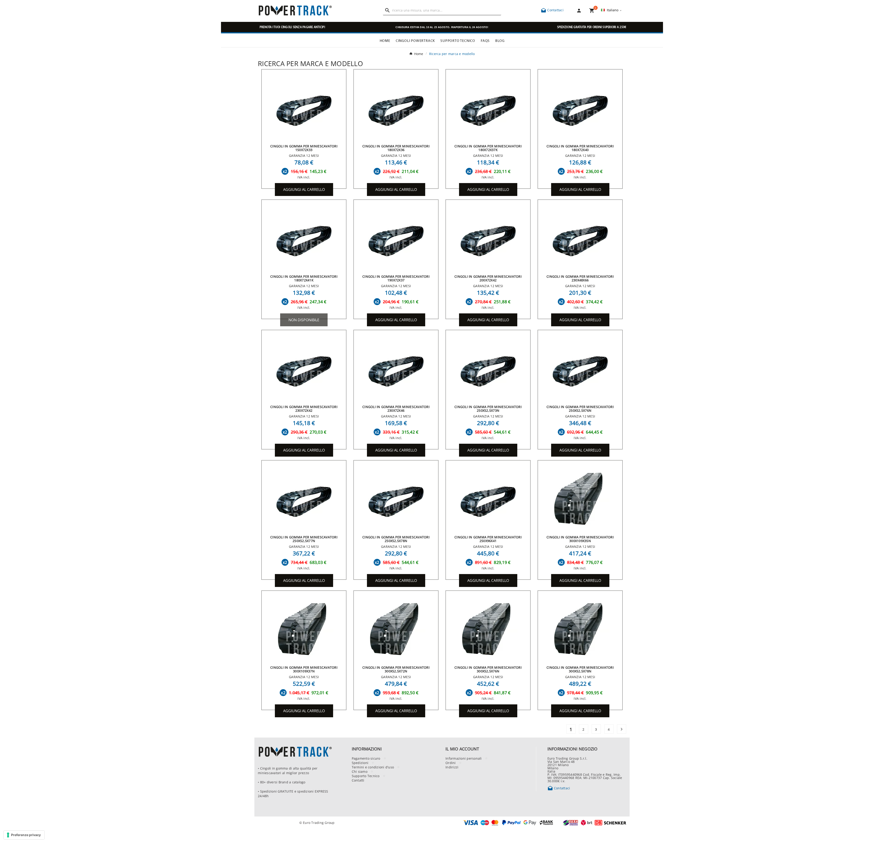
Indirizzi (451, 767)
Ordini (450, 762)
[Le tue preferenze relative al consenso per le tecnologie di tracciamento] (24, 835)
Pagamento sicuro (366, 758)
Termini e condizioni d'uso (373, 767)
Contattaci (552, 10)
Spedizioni (360, 762)
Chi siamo (359, 771)
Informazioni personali (463, 758)
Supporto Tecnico (366, 775)
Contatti (358, 780)
